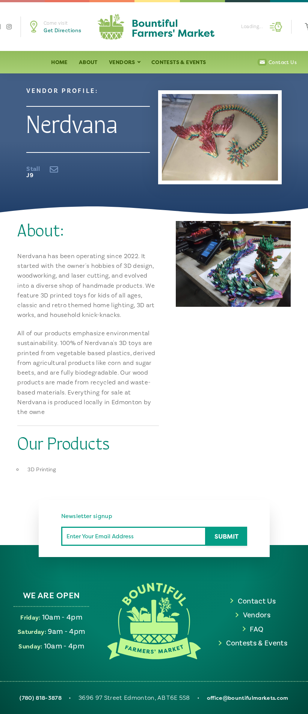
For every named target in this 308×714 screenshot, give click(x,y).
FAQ (256, 629)
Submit (226, 536)
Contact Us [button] (283, 62)
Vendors (122, 62)
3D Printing (41, 469)
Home (59, 62)
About (88, 62)
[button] (58, 26)
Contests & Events (178, 62)
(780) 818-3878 (41, 697)
